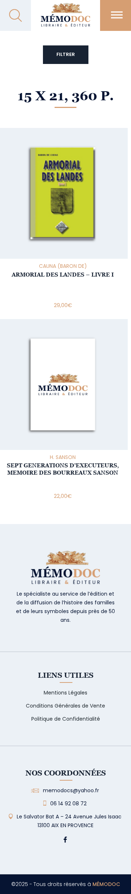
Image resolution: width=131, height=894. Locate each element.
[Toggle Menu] (117, 14)
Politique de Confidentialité (65, 718)
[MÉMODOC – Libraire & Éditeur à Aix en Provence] (65, 19)
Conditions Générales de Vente (65, 705)
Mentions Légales (65, 692)
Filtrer (65, 54)
